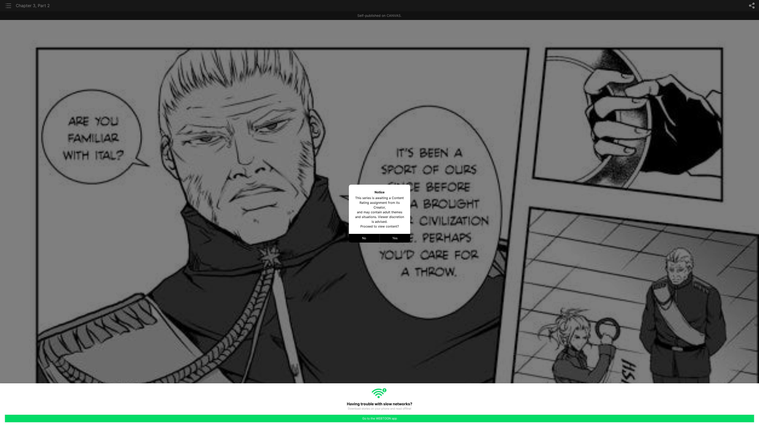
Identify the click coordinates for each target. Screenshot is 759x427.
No (364, 238)
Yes (394, 238)
